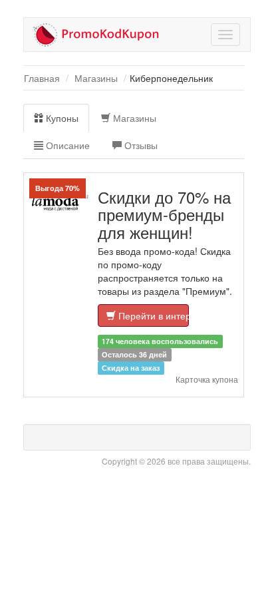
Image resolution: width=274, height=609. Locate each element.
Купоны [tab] (60, 117)
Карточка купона (207, 379)
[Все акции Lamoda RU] (60, 202)
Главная (42, 78)
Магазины (96, 78)
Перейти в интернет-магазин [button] (152, 315)
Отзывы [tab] (140, 145)
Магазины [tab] (133, 117)
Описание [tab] (66, 145)
